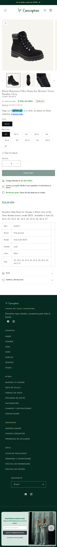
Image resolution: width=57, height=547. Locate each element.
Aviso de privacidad (16, 453)
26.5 (49, 141)
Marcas (9, 357)
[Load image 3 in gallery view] (43, 80)
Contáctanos (12, 413)
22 (7, 135)
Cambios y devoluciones (18, 408)
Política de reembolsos (17, 464)
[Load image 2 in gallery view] (28, 80)
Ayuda (8, 367)
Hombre (9, 341)
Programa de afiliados (17, 439)
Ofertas (9, 362)
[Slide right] (54, 81)
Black (8, 124)
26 (38, 141)
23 (27, 135)
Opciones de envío (15, 398)
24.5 (8, 141)
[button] (5, 10)
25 (18, 141)
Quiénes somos (13, 428)
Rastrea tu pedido (15, 382)
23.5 (37, 135)
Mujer (8, 336)
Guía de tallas (8, 202)
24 (48, 135)
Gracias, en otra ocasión (15, 537)
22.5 (17, 135)
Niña (7, 347)
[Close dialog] (53, 514)
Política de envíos (15, 469)
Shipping (5, 105)
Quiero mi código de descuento (15, 533)
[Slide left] (3, 81)
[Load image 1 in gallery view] (13, 80)
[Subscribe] (43, 484)
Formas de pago (13, 393)
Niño (7, 352)
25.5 (28, 141)
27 (7, 147)
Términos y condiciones (18, 458)
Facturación (12, 403)
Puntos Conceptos (15, 433)
